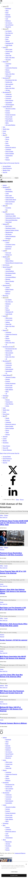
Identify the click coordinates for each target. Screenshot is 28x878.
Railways (7, 293)
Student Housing (9, 197)
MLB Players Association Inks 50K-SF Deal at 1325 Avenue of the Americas (13, 657)
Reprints (5, 440)
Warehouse (8, 238)
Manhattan (8, 35)
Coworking (8, 207)
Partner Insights (9, 151)
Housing (7, 399)
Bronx (6, 39)
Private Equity (9, 118)
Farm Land (8, 252)
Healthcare (8, 20)
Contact (5, 438)
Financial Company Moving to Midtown (13, 723)
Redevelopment (9, 100)
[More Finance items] (7, 61)
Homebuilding (9, 191)
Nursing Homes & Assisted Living (13, 263)
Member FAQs (6, 170)
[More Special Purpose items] (11, 267)
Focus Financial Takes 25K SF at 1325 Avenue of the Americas (13, 572)
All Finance (8, 76)
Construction (8, 96)
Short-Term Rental (10, 201)
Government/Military (10, 277)
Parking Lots (8, 254)
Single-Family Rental (10, 199)
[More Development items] (10, 92)
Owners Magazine (7, 450)
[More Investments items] (9, 78)
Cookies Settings (14, 871)
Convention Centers (10, 244)
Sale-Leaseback (9, 84)
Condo (7, 193)
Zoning (7, 406)
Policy (7, 143)
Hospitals (7, 258)
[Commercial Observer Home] (6, 3)
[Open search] (1, 176)
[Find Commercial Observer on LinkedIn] (13, 496)
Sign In (2, 163)
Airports (7, 287)
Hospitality (8, 16)
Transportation (9, 155)
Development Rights (10, 273)
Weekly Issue (6, 129)
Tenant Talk (8, 55)
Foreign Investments (10, 114)
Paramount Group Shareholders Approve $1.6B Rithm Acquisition (11, 554)
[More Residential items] (9, 187)
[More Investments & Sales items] (14, 346)
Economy (7, 112)
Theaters (7, 283)
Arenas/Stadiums (9, 271)
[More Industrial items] (8, 224)
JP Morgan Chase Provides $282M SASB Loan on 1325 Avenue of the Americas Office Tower (14, 523)
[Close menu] (1, 180)
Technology (5, 395)
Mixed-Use (8, 27)
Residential (8, 8)
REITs (7, 123)
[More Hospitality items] (9, 240)
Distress (7, 69)
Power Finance (6, 446)
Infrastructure (6, 285)
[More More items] (6, 135)
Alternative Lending (10, 108)
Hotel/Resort (8, 246)
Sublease (7, 53)
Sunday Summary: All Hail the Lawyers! (13, 640)
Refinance (7, 72)
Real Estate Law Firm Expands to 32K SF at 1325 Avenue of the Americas (13, 609)
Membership (8, 841)
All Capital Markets (10, 125)
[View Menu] (1, 1)
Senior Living (8, 203)
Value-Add (8, 86)
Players (7, 139)
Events (4, 131)
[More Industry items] (7, 6)
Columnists (8, 149)
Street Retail (8, 222)
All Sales (7, 90)
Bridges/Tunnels (9, 289)
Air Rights (8, 269)
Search (16, 177)
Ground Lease (8, 51)
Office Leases (8, 49)
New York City (9, 33)
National (7, 41)
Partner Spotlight (9, 153)
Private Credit (8, 116)
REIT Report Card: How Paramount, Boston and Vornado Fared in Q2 (12, 692)
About (4, 839)
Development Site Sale (11, 80)
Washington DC (9, 43)
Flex (6, 209)
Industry (5, 185)
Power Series (6, 414)
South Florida (8, 45)
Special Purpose (9, 25)
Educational (8, 275)
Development (6, 92)
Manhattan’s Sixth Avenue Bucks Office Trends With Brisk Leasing (13, 625)
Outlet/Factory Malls (10, 216)
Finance (5, 61)
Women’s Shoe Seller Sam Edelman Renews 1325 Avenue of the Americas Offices (13, 591)
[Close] (26, 864)
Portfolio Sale (8, 82)
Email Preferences (7, 168)
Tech (4, 127)
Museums (7, 279)
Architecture (8, 94)
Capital (4, 805)
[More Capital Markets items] (11, 106)
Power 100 (5, 448)
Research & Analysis (10, 147)
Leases (4, 47)
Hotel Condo (8, 195)
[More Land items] (6, 250)
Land (6, 18)
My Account (11, 163)
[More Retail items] (6, 212)
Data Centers (8, 226)
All (6, 328)
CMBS (7, 65)
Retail (6, 12)
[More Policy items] (7, 397)
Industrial (7, 14)
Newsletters (5, 442)
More (4, 135)
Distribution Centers (10, 228)
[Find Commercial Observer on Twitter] (13, 474)
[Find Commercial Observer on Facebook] (13, 485)
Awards (7, 137)
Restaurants (8, 248)
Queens (7, 37)
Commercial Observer (20, 853)
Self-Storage (8, 234)
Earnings (7, 110)
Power (4, 133)
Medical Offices (9, 261)
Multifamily (8, 189)
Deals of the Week (10, 57)
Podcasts (7, 159)
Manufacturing (9, 232)
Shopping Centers (9, 214)
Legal (6, 141)
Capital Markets (7, 106)
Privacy (22, 499)
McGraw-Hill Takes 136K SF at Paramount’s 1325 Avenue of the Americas (11, 709)
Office (7, 10)
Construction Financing (11, 67)
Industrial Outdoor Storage (12, 230)
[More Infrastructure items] (10, 285)
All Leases (8, 59)
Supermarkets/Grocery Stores (12, 218)
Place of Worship (9, 281)
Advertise (5, 436)
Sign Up (6, 163)
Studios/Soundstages (10, 236)
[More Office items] (7, 205)
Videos (7, 157)
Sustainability (8, 102)
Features (7, 145)
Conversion (8, 98)
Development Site (9, 784)
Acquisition (8, 63)
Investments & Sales (8, 346)
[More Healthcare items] (9, 257)
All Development (9, 104)
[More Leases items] (7, 47)
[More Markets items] (7, 29)
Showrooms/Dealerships (11, 220)
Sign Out (17, 163)
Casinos (7, 242)
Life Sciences (8, 22)
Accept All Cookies (14, 875)
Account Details (7, 166)
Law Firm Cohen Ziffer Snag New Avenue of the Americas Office (11, 676)
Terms (17, 499)
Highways (7, 291)
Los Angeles (8, 31)
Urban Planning (9, 404)
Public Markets (9, 120)
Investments (6, 78)
